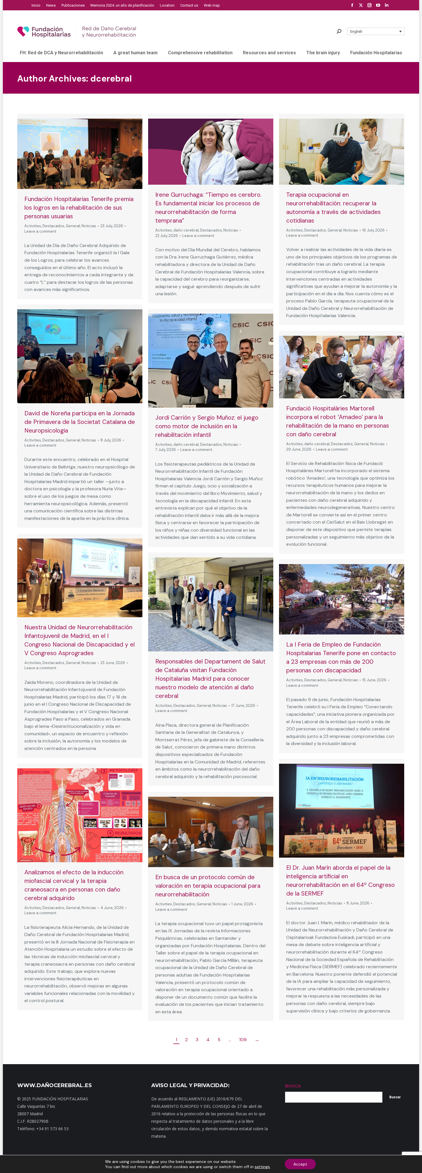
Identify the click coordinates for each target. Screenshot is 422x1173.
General (73, 225)
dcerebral (111, 78)
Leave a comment (40, 231)
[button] (376, 31)
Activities (32, 225)
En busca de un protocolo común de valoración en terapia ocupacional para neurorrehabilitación (207, 885)
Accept (300, 1164)
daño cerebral (186, 230)
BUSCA (293, 1086)
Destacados (53, 225)
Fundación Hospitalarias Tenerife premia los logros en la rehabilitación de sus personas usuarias (78, 207)
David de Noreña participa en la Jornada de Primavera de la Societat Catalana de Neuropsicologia (79, 422)
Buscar (395, 1097)
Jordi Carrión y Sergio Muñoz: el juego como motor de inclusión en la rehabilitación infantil (206, 426)
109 (243, 1040)
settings (262, 1166)
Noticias (89, 225)
